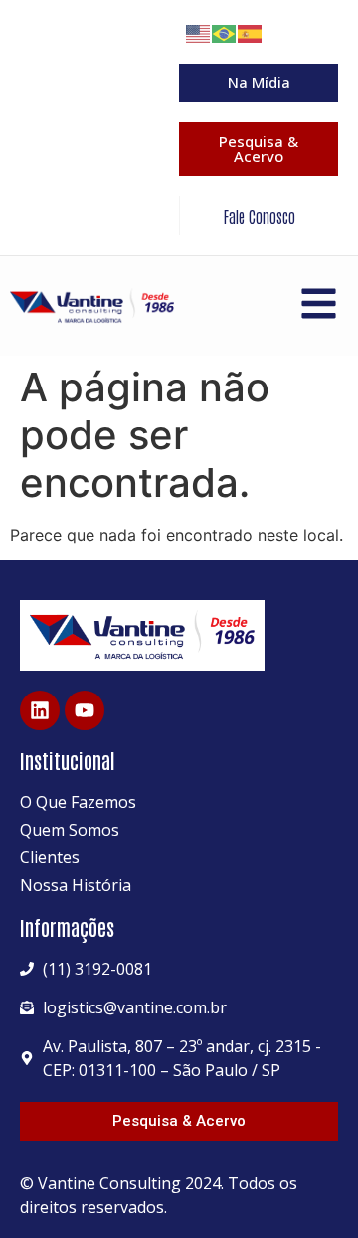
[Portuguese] (225, 32)
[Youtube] (84, 710)
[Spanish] (251, 32)
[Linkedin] (40, 710)
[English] (199, 32)
